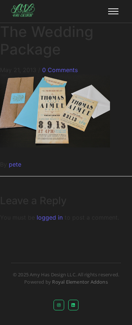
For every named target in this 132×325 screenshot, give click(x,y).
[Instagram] (59, 305)
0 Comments (60, 70)
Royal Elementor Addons (79, 282)
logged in (50, 217)
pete (15, 164)
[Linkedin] (73, 305)
